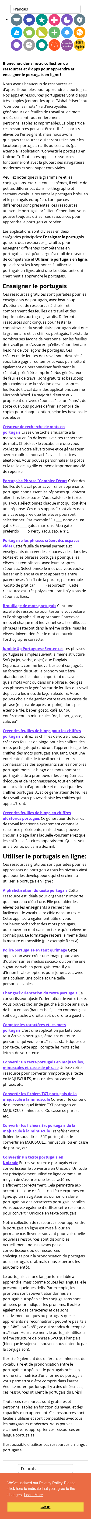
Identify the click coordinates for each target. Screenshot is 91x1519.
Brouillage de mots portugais (29, 605)
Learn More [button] (33, 1495)
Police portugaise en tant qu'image (35, 950)
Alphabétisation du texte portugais (35, 890)
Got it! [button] (45, 1507)
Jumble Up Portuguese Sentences (33, 648)
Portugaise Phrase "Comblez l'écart (35, 480)
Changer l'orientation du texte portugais (40, 993)
